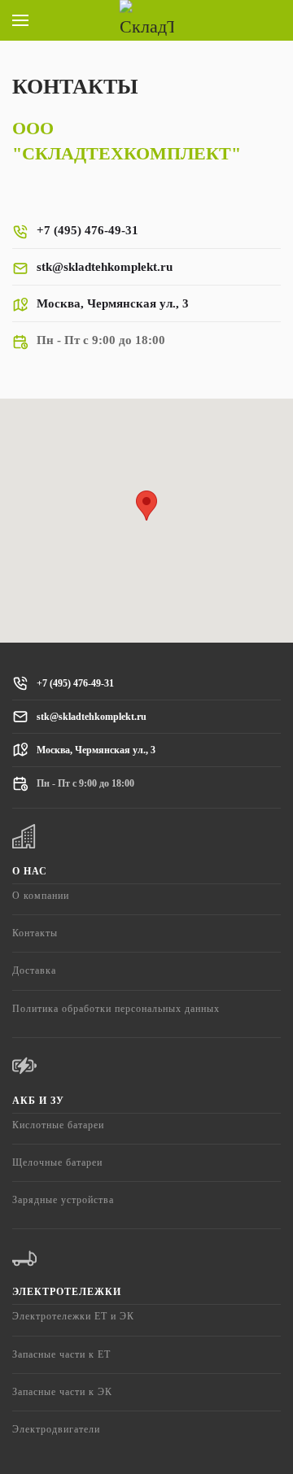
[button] (20, 20)
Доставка (34, 970)
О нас (29, 871)
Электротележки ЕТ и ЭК (73, 1316)
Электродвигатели (56, 1429)
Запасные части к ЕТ (61, 1354)
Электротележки (66, 1291)
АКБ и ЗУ (38, 1100)
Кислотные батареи (58, 1125)
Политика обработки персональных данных (116, 1008)
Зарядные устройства (63, 1200)
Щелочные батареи (57, 1162)
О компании (40, 895)
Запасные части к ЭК (62, 1392)
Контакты (35, 933)
